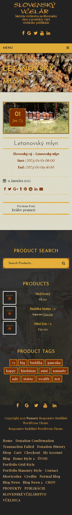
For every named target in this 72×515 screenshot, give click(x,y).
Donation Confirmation (35, 440)
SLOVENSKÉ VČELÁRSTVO (24, 493)
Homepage (11, 60)
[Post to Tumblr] (21, 188)
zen (57, 379)
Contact (51, 470)
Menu (8, 48)
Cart (18, 452)
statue (28, 379)
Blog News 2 (33, 482)
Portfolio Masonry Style (22, 470)
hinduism (28, 370)
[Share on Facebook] (5, 188)
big (22, 362)
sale (15, 379)
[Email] (41, 188)
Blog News (11, 482)
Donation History (51, 446)
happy (11, 370)
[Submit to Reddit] (30, 188)
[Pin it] (25, 188)
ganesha (53, 362)
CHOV (51, 482)
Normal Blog (50, 476)
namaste (59, 370)
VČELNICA (12, 499)
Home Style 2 (24, 458)
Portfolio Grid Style (19, 464)
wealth (43, 379)
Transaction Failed (18, 446)
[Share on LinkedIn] (35, 188)
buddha (36, 362)
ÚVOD (43, 458)
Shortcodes (12, 476)
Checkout (32, 452)
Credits (30, 476)
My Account (52, 452)
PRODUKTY (12, 487)
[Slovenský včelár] (35, 7)
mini (44, 370)
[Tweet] (9, 188)
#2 (13, 362)
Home (8, 440)
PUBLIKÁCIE (35, 487)
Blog (6, 458)
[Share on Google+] (15, 188)
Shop (7, 452)
